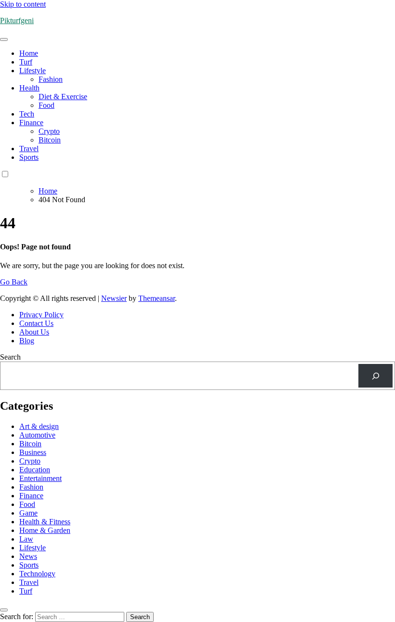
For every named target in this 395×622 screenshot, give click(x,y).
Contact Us (36, 323)
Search (10, 357)
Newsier (114, 298)
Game (28, 513)
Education (34, 470)
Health (29, 88)
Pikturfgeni (17, 20)
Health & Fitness (44, 522)
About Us (34, 332)
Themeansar (156, 298)
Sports (29, 157)
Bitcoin (50, 140)
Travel (29, 148)
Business (32, 452)
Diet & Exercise (63, 96)
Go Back (13, 282)
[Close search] (4, 610)
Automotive (37, 435)
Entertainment (40, 478)
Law (26, 539)
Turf (25, 62)
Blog (26, 341)
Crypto (49, 131)
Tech (26, 114)
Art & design (39, 426)
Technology (37, 574)
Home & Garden (44, 530)
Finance (31, 122)
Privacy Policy (41, 315)
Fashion (51, 79)
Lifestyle (32, 70)
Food (46, 105)
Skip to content (23, 4)
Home (28, 53)
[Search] (375, 376)
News (28, 556)
